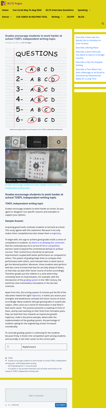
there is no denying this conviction (48, 242)
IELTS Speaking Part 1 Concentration (22, 366)
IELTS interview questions (60, 10)
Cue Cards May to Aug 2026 (27, 10)
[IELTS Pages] (3, 3)
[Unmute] (9, 146)
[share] (63, 151)
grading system (31, 280)
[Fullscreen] (25, 146)
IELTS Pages (14, 3)
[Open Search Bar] (103, 23)
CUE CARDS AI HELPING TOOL (31, 16)
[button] (90, 10)
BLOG (81, 16)
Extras (5, 16)
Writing (56, 16)
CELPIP (70, 16)
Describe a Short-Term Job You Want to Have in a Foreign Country (90, 54)
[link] (8, 152)
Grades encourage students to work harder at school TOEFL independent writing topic (36, 151)
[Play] (6, 146)
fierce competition (51, 245)
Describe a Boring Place (87, 47)
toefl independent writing (26, 363)
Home (5, 10)
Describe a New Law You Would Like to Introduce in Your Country (88, 40)
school (40, 129)
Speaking (83, 10)
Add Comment (61, 405)
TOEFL (10, 358)
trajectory (56, 233)
